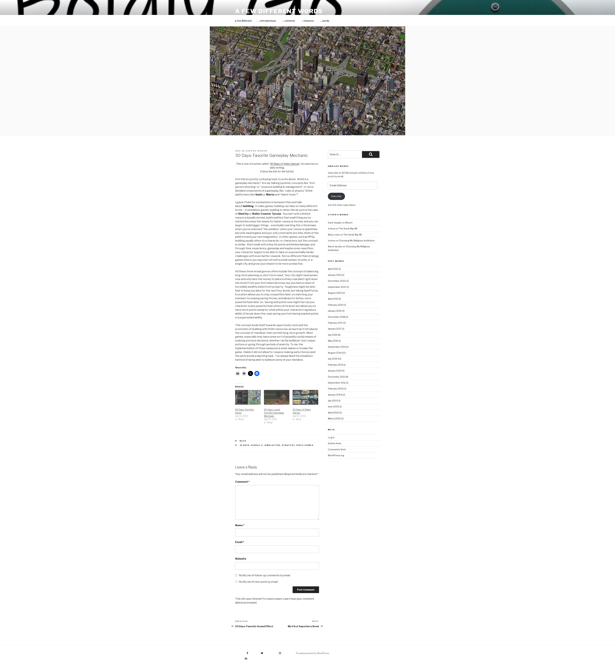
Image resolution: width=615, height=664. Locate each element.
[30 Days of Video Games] (305, 397)
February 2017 (335, 322)
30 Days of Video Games (284, 163)
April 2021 (333, 268)
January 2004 (335, 394)
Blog (243, 441)
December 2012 (336, 376)
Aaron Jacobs (335, 246)
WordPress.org (336, 455)
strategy (288, 445)
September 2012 (337, 382)
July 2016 (332, 334)
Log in (331, 437)
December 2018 (336, 317)
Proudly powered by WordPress (312, 653)
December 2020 (337, 280)
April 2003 (333, 412)
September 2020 (337, 287)
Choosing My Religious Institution (357, 240)
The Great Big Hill (348, 228)
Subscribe (336, 196)
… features (307, 20)
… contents (288, 20)
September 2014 (337, 346)
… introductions (267, 20)
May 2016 (333, 340)
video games (305, 445)
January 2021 (334, 275)
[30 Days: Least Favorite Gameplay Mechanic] (277, 397)
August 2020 (335, 293)
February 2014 (335, 364)
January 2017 (334, 328)
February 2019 (335, 305)
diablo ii (257, 445)
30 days (245, 445)
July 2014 (332, 358)
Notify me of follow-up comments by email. (265, 575)
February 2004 (336, 388)
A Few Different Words (279, 11)
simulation (272, 445)
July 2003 (333, 400)
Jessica (262, 151)
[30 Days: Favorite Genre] (248, 397)
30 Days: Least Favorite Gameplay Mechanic (274, 412)
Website (240, 558)
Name (239, 525)
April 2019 (333, 298)
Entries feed (334, 443)
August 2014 (334, 352)
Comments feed (336, 449)
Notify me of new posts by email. (258, 581)
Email (239, 542)
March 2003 (334, 418)
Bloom (349, 222)
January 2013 (334, 370)
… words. (325, 20)
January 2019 (334, 310)
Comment (242, 481)
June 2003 (333, 406)
